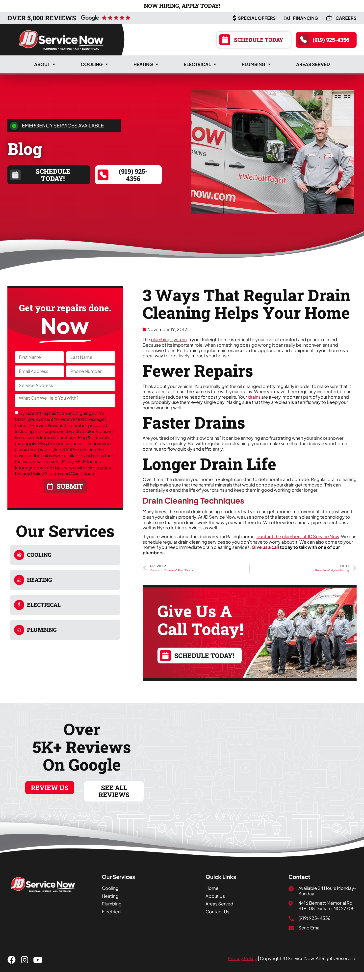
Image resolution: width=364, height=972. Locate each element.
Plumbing (253, 64)
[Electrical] (19, 605)
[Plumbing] (19, 630)
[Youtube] (38, 960)
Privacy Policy (29, 473)
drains (254, 397)
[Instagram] (25, 960)
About (42, 64)
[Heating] (19, 580)
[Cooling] (19, 555)
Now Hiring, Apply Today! (182, 5)
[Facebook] (11, 960)
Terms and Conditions (71, 473)
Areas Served (313, 64)
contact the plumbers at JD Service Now (298, 536)
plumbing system (169, 339)
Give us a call (265, 547)
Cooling (92, 64)
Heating (143, 64)
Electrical (197, 64)
